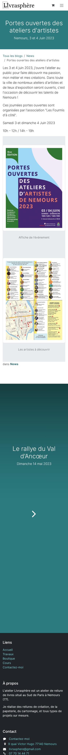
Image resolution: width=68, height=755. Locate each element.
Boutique (9, 658)
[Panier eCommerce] (53, 5)
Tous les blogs (12, 56)
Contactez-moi (13, 667)
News (30, 56)
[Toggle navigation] (61, 5)
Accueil (8, 650)
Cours (7, 663)
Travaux (8, 654)
